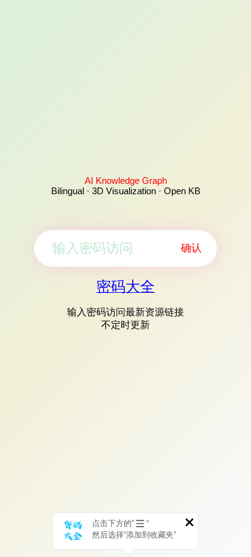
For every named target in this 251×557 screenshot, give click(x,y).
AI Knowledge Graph (126, 180)
